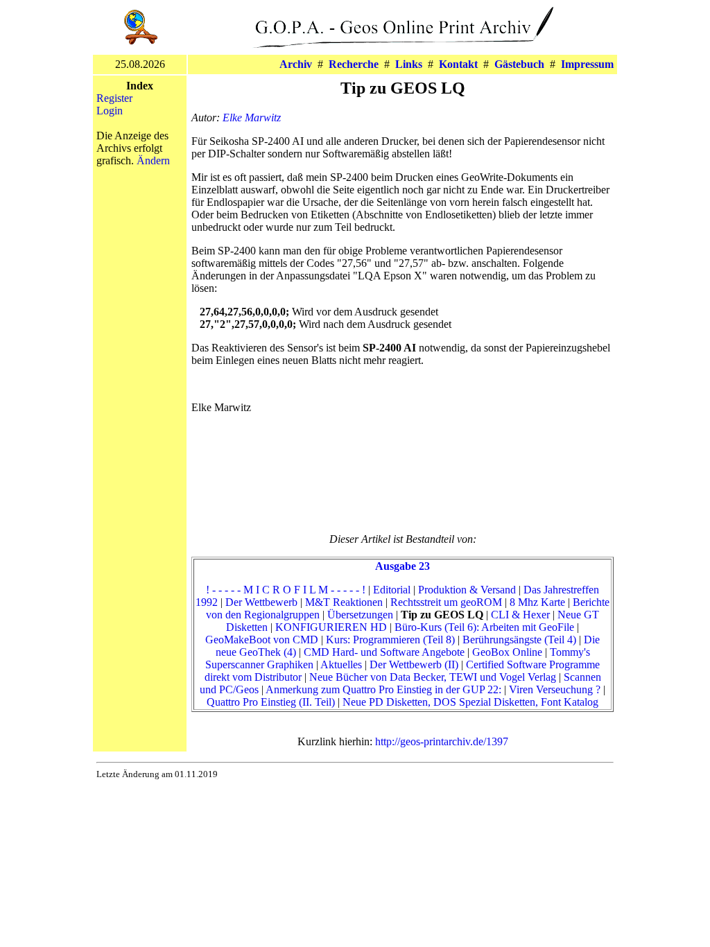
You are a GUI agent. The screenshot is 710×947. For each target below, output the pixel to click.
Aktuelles (341, 664)
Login (109, 110)
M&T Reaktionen (344, 602)
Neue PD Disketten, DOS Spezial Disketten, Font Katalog (470, 702)
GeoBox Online (507, 652)
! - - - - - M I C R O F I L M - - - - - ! (285, 590)
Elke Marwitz (252, 117)
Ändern (153, 160)
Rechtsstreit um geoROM (446, 602)
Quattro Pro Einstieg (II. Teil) (271, 702)
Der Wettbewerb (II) (414, 664)
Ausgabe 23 (402, 566)
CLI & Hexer (520, 614)
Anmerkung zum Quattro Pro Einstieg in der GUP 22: (383, 689)
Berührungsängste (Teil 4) (519, 639)
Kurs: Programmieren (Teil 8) (390, 639)
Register (114, 98)
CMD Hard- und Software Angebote (384, 652)
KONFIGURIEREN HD (331, 627)
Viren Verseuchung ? (554, 689)
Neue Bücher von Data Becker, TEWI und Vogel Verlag (432, 677)
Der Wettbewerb (261, 602)
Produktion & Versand (467, 590)
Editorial (391, 590)
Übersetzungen (360, 614)
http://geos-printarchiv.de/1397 (441, 741)
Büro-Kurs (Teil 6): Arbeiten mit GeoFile (484, 627)
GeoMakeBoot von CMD (261, 639)
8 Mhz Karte (537, 602)
